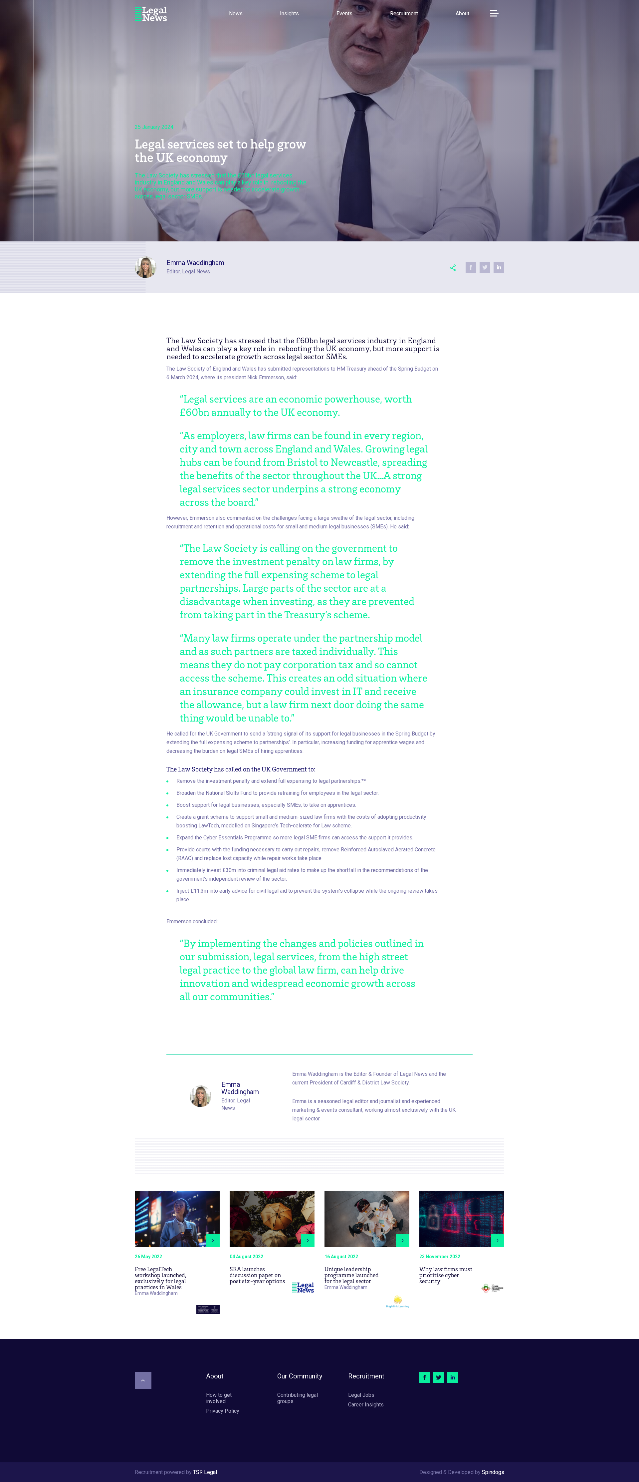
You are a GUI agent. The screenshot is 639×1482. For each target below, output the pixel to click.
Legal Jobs (361, 1395)
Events (344, 13)
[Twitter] (438, 1377)
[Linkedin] (452, 1377)
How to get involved (219, 1398)
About (462, 13)
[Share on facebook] (471, 267)
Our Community (299, 1376)
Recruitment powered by (176, 1472)
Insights (289, 13)
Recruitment (404, 13)
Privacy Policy (222, 1411)
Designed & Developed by (461, 1472)
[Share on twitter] (485, 267)
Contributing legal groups (297, 1398)
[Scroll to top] (143, 1380)
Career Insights (366, 1404)
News (236, 13)
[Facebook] (424, 1377)
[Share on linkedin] (499, 267)
